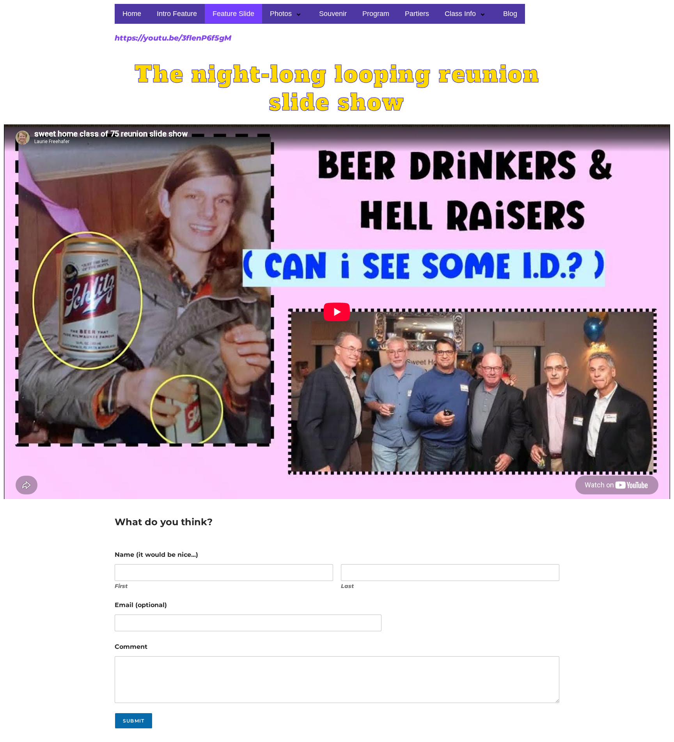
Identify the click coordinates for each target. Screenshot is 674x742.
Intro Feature (177, 14)
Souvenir (333, 14)
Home (131, 14)
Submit (133, 721)
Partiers (417, 14)
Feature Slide (233, 14)
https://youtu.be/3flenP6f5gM (173, 38)
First (121, 586)
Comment (131, 646)
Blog (510, 14)
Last (347, 586)
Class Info (460, 14)
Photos (281, 14)
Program (375, 14)
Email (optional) (141, 605)
